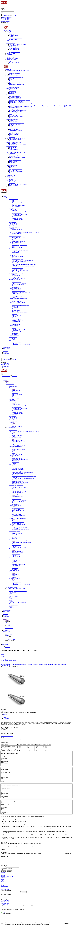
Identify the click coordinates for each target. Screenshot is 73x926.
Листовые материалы (14, 306)
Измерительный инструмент (19, 261)
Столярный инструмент (18, 269)
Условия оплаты (4, 886)
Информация (4, 877)
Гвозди (13, 285)
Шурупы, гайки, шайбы (18, 284)
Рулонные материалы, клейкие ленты (18, 298)
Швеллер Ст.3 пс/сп (17, 229)
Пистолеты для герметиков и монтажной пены (23, 266)
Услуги (2, 879)
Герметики (14, 254)
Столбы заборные (16, 342)
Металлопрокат (10, 197)
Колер (13, 243)
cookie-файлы (34, 923)
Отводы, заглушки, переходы (19, 277)
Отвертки (14, 265)
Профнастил (15, 343)
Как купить (3, 885)
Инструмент (12, 255)
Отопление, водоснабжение (16, 273)
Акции (5, 349)
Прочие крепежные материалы (19, 283)
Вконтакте (7, 647)
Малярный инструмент (17, 259)
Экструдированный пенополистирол (21, 292)
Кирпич (14, 339)
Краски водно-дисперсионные (19, 245)
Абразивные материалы (18, 257)
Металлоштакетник (16, 346)
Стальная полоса (13, 220)
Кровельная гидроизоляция (18, 237)
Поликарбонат (15, 307)
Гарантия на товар (5, 889)
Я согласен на (14, 869)
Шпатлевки (15, 333)
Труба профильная (16, 213)
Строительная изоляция (15, 288)
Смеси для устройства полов (19, 331)
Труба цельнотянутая (17, 218)
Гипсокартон (15, 303)
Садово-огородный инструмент (19, 317)
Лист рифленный (16, 206)
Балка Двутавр (12, 209)
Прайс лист (6, 353)
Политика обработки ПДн (7, 876)
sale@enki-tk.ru (5, 644)
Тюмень (8, 625)
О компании (4, 873)
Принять (66, 923)
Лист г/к (14, 200)
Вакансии (3, 875)
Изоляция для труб (16, 289)
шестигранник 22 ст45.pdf (7, 736)
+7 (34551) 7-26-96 (5, 18)
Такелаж (14, 280)
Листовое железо (13, 199)
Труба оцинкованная (17, 215)
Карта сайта (3, 884)
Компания (3, 872)
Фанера (14, 308)
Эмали (13, 246)
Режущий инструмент (17, 268)
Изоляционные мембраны (18, 241)
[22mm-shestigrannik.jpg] (16, 687)
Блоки (13, 338)
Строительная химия (14, 248)
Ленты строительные (17, 233)
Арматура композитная (17, 320)
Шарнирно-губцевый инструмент (20, 270)
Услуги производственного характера (18, 591)
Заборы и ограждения (14, 340)
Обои (13, 234)
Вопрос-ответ (4, 881)
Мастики (14, 238)
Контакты (5, 351)
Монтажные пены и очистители (20, 250)
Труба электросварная (17, 219)
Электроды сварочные (17, 256)
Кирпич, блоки (13, 337)
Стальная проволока (14, 227)
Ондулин (14, 239)
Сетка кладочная (16, 324)
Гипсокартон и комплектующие (17, 302)
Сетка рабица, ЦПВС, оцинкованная (21, 344)
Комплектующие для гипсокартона (20, 305)
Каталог (5, 196)
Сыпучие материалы (14, 335)
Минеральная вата (16, 294)
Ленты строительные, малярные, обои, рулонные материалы (24, 232)
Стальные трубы (13, 210)
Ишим (7, 622)
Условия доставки (5, 888)
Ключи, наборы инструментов (19, 262)
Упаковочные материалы (18, 300)
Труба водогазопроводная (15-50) (20, 211)
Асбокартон (15, 311)
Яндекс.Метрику (25, 923)
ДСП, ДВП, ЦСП (16, 310)
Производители (4, 882)
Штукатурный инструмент (18, 271)
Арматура (11, 208)
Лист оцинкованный (17, 202)
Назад (7, 381)
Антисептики (15, 252)
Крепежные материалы (15, 279)
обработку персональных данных (17, 869)
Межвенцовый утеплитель (18, 296)
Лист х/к (14, 204)
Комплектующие (16, 321)
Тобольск (8, 624)
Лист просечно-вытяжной (18, 205)
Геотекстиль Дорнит (17, 293)
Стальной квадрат (13, 223)
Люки (13, 274)
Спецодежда (15, 316)
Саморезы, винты (16, 282)
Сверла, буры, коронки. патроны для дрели (22, 260)
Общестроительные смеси (18, 329)
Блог (2, 880)
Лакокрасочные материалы (16, 242)
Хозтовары (14, 314)
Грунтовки (14, 326)
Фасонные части (16, 275)
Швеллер (11, 228)
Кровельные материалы (15, 236)
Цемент (14, 328)
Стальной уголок (13, 224)
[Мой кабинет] (1, 361)
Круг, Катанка (12, 222)
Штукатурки (15, 334)
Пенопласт (14, 297)
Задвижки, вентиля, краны (18, 278)
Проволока (14, 323)
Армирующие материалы (15, 319)
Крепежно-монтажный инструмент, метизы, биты (24, 264)
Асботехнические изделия (18, 291)
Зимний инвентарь (16, 315)
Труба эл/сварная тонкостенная (19, 214)
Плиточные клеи (16, 330)
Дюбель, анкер (15, 287)
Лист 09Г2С (15, 201)
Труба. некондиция (16, 216)
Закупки (5, 352)
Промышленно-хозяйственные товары (18, 312)
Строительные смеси (14, 325)
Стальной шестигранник (15, 225)
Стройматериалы (10, 231)
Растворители (15, 251)
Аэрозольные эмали (17, 247)
